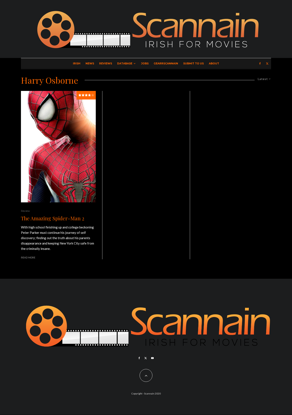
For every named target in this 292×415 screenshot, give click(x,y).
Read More (28, 257)
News (90, 63)
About (214, 63)
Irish (76, 63)
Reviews (105, 63)
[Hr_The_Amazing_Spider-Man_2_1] (58, 147)
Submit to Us (193, 63)
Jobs (145, 63)
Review (25, 210)
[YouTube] (152, 358)
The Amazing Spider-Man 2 (52, 218)
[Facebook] (260, 63)
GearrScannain (166, 63)
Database (124, 63)
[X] (267, 63)
